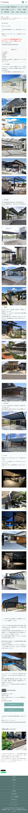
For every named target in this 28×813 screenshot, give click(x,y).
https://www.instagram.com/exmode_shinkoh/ (14, 722)
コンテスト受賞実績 (14, 796)
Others (4, 57)
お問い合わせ (14, 799)
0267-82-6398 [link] (8, 700)
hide (15, 49)
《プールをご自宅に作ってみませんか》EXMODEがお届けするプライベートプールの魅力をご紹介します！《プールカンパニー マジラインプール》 (13, 760)
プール (14, 782)
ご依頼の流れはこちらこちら (14, 709)
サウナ (14, 785)
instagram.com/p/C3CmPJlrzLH (10, 44)
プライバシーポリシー (14, 804)
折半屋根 (4, 53)
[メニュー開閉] (26, 2)
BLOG (7, 16)
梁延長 (3, 55)
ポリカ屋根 (4, 52)
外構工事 (14, 790)
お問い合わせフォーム (14, 704)
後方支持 (4, 56)
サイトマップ (14, 802)
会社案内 (14, 779)
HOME (2, 16)
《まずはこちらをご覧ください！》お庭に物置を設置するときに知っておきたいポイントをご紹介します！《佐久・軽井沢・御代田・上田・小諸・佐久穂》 (14, 755)
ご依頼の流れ (14, 793)
